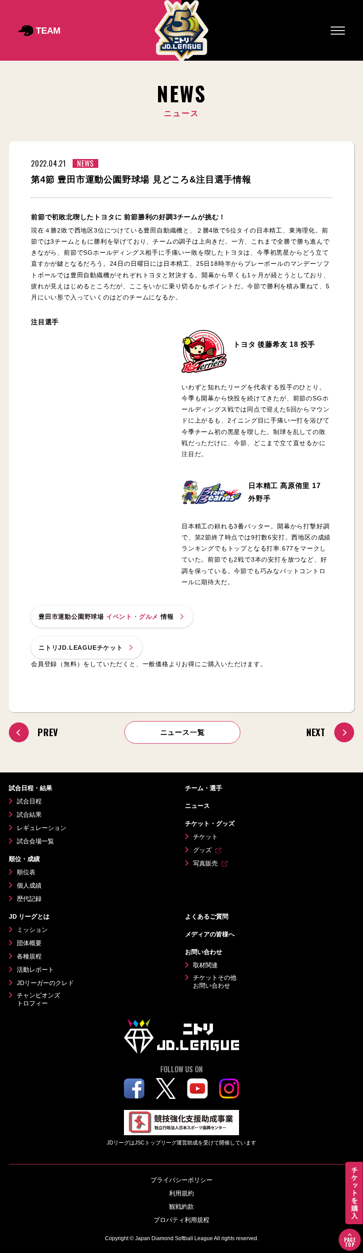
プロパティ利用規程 (181, 1219)
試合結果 (29, 814)
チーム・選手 (203, 787)
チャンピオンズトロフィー (38, 999)
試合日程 (29, 801)
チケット (205, 836)
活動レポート (35, 969)
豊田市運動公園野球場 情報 (106, 616)
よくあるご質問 (206, 916)
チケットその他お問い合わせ (214, 981)
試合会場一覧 (35, 841)
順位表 (26, 872)
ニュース (197, 805)
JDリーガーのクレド (45, 982)
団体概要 (29, 943)
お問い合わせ (203, 951)
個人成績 (29, 885)
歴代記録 (29, 898)
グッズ (202, 849)
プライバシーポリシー (181, 1179)
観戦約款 (181, 1206)
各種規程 (29, 956)
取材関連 (205, 965)
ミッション (32, 929)
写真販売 (205, 863)
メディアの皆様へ (210, 934)
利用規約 (181, 1193)
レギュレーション (41, 827)
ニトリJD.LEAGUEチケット (81, 647)
